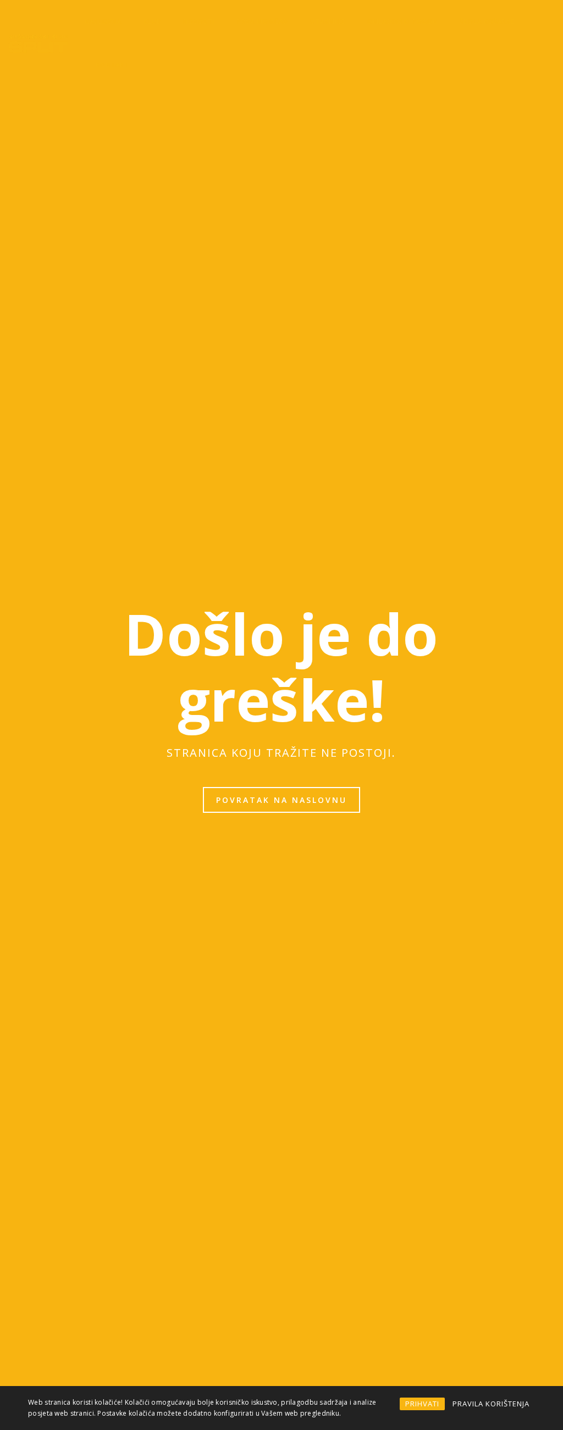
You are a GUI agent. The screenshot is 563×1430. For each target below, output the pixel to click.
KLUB (152, 21)
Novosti (199, 21)
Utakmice (327, 21)
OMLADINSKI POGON (402, 21)
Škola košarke (487, 21)
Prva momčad (262, 21)
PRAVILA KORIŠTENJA (490, 1404)
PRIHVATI (422, 1404)
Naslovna (103, 21)
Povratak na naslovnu (281, 800)
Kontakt (112, 64)
